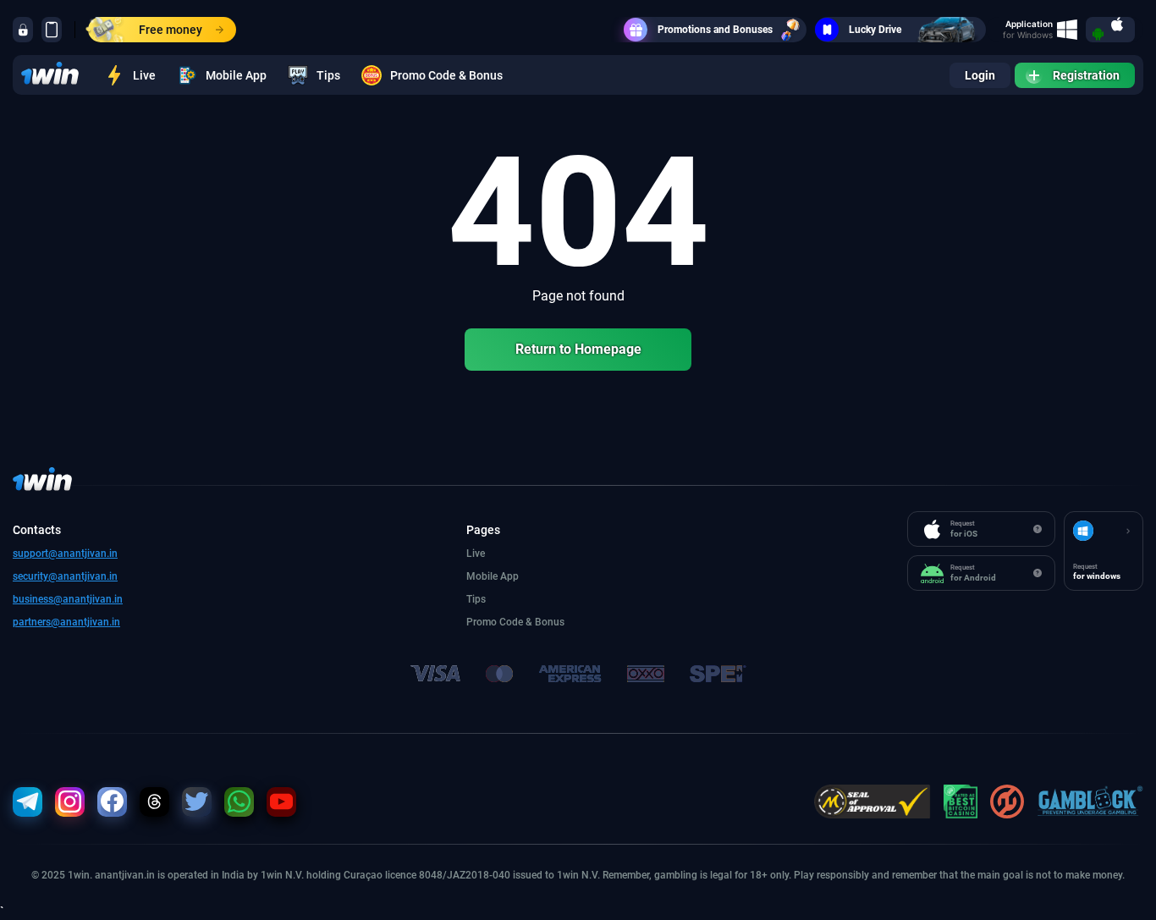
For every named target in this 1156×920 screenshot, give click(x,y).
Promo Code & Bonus (446, 75)
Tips (328, 75)
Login (980, 75)
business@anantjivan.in (68, 599)
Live (144, 75)
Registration (1086, 75)
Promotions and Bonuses (715, 30)
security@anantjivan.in (65, 576)
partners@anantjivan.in (66, 622)
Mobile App (236, 75)
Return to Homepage (578, 349)
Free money (170, 29)
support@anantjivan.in (65, 553)
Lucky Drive (875, 30)
